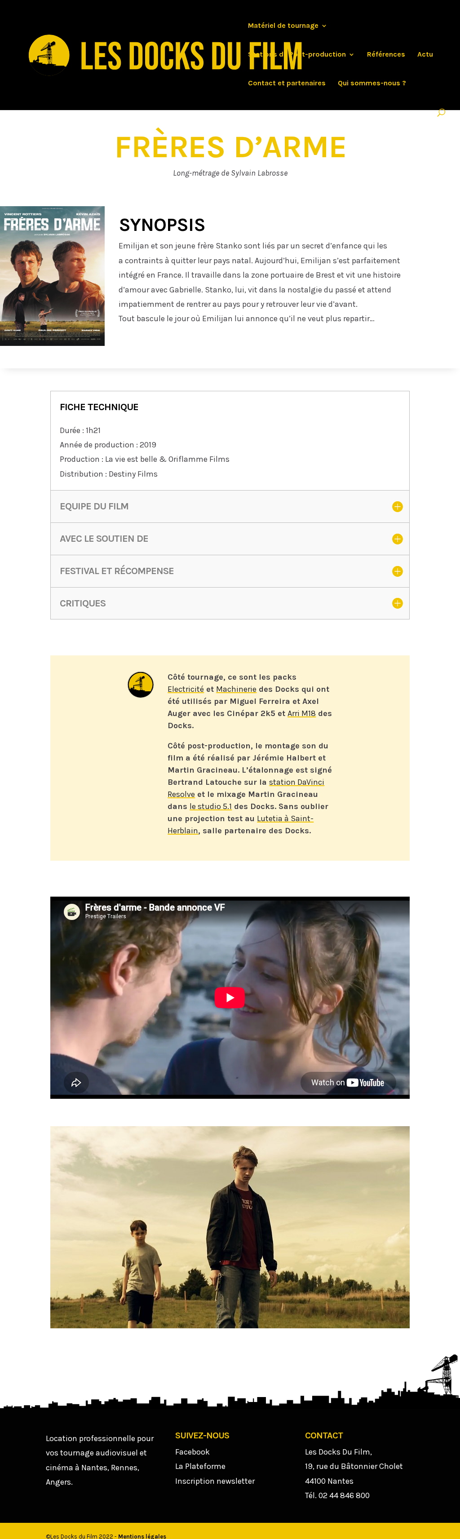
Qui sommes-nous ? (372, 83)
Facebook (192, 1452)
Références (386, 54)
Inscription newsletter (215, 1481)
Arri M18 (302, 713)
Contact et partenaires (287, 83)
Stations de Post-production (297, 54)
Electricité (186, 689)
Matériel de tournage (283, 26)
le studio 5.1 (211, 806)
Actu (425, 54)
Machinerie (236, 689)
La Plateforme (200, 1466)
